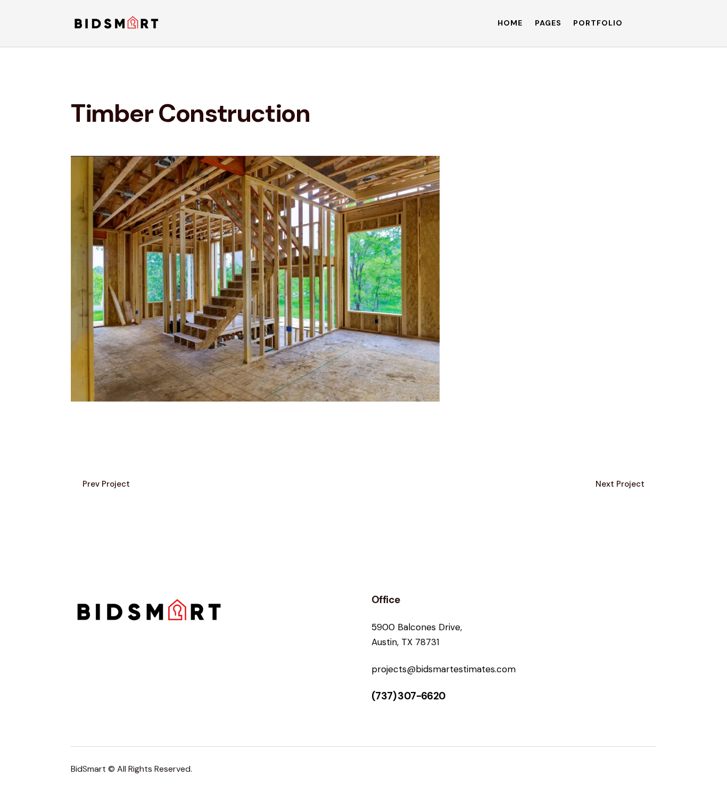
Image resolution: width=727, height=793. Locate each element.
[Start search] (649, 25)
